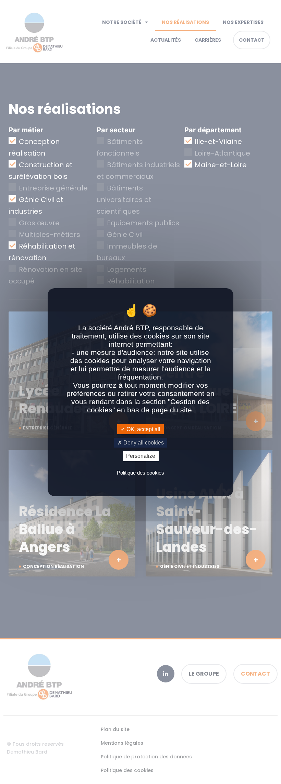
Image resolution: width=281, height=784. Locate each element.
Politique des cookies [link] (140, 473)
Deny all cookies (143, 443)
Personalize (140, 456)
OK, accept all (142, 429)
